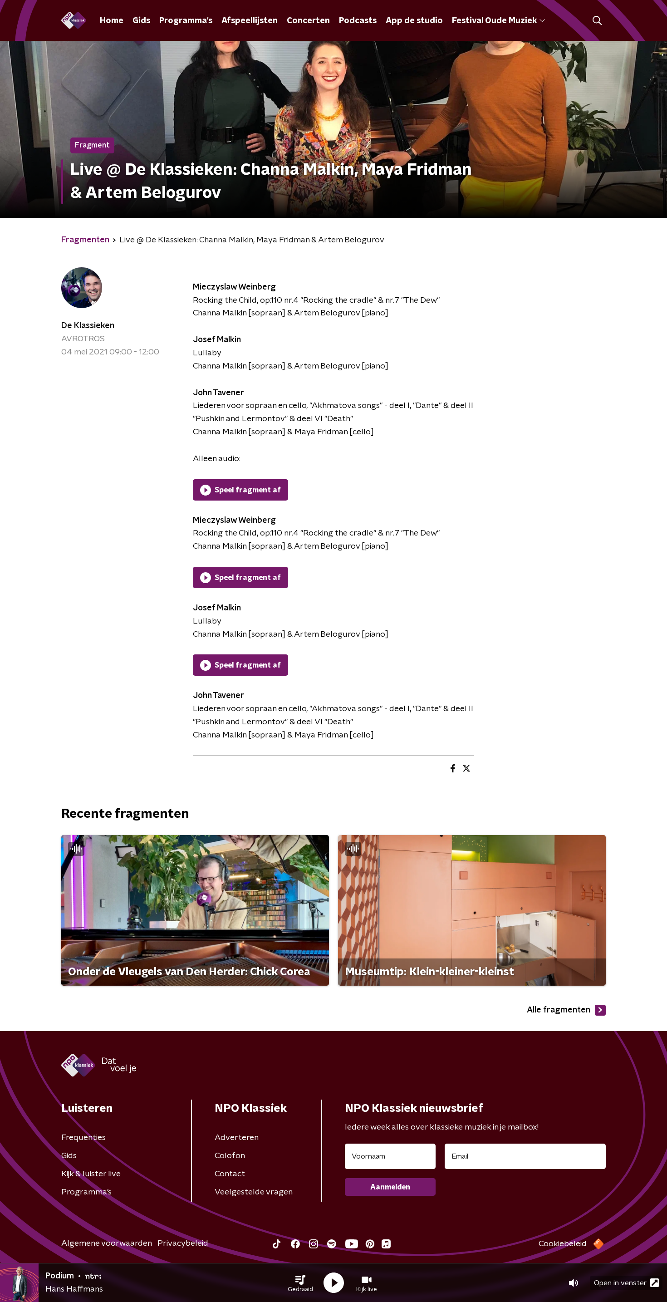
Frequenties (83, 1138)
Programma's (185, 21)
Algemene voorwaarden (106, 1243)
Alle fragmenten (558, 1010)
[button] (300, 1282)
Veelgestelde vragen (254, 1192)
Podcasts (358, 21)
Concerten (308, 21)
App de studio (414, 21)
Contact (230, 1174)
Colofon (230, 1156)
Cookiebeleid (563, 1244)
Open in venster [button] (620, 1283)
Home (111, 21)
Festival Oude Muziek (494, 21)
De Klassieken (87, 326)
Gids (141, 21)
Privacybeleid (182, 1243)
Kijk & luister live (91, 1174)
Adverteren (237, 1138)
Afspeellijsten (249, 21)
